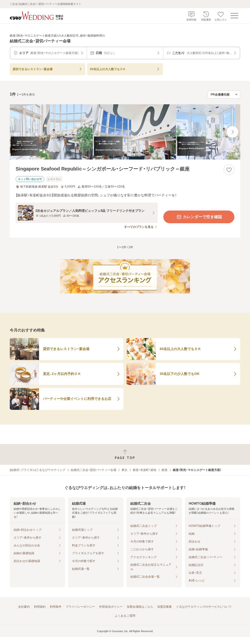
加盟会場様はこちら (140, 606)
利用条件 (56, 606)
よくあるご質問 (125, 615)
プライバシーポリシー (80, 606)
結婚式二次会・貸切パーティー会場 (93, 470)
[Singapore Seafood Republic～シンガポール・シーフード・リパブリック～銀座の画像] (125, 132)
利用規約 (40, 606)
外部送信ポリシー (111, 606)
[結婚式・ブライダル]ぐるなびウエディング (37, 470)
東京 (124, 470)
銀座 (164, 470)
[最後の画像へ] (232, 132)
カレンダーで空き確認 (202, 217)
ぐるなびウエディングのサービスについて (204, 606)
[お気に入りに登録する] (229, 169)
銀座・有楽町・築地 (144, 470)
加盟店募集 (164, 606)
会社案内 (24, 606)
